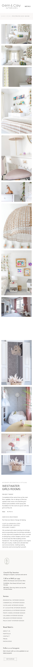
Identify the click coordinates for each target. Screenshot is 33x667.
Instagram (10, 659)
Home (3, 16)
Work (9, 16)
